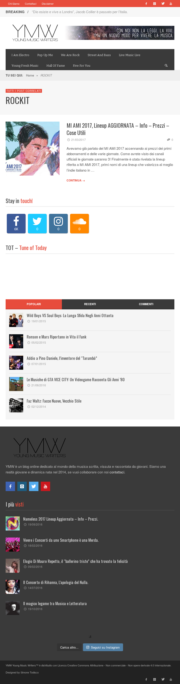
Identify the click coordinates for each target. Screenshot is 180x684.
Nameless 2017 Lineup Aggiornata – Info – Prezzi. (60, 519)
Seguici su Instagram (105, 647)
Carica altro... (69, 647)
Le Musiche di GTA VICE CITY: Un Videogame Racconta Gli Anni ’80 (76, 379)
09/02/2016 (35, 567)
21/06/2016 (38, 385)
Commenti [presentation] (146, 304)
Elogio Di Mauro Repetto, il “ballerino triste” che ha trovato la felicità (75, 561)
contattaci (116, 471)
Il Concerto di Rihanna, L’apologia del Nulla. (55, 582)
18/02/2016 (35, 545)
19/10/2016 (35, 609)
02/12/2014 (38, 406)
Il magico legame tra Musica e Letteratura (55, 603)
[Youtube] (170, 3)
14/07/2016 (35, 588)
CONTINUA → (76, 180)
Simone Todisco (30, 672)
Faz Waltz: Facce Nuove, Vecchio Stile (54, 401)
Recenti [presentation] (90, 304)
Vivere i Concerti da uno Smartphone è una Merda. (60, 540)
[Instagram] (154, 3)
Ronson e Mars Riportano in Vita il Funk (56, 337)
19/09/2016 (35, 524)
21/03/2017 (78, 140)
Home (30, 75)
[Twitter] (162, 3)
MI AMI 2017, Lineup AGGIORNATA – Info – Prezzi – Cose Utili (118, 129)
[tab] (34, 304)
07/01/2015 (38, 364)
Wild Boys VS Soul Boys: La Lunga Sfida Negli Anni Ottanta (70, 315)
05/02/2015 (38, 342)
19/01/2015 (38, 321)
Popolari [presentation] (34, 304)
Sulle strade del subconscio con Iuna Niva (64, 11)
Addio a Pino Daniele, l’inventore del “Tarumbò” (62, 358)
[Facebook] (146, 3)
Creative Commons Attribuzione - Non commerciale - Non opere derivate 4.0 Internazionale (119, 665)
